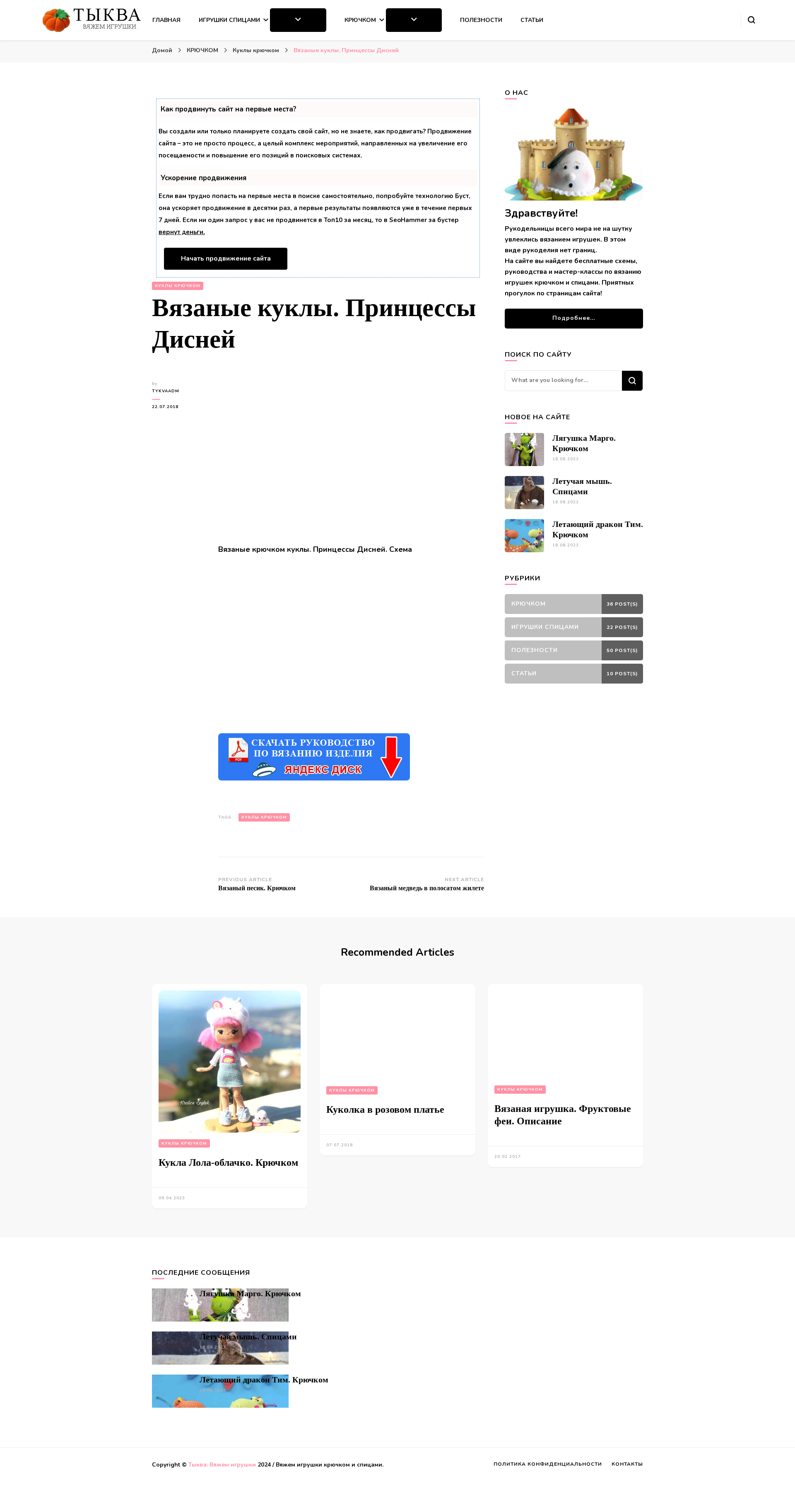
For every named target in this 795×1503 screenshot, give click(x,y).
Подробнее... (573, 318)
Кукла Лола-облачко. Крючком (228, 1162)
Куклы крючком (177, 286)
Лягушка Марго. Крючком (250, 1293)
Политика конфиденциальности (548, 1464)
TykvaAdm (165, 391)
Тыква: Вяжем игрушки (222, 1465)
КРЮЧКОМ (360, 20)
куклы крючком (264, 817)
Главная (166, 20)
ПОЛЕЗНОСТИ (481, 20)
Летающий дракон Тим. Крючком (264, 1379)
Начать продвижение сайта (226, 258)
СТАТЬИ (531, 20)
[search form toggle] (751, 20)
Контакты (627, 1464)
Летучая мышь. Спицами (248, 1336)
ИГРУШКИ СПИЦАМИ (229, 20)
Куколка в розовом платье (385, 1109)
